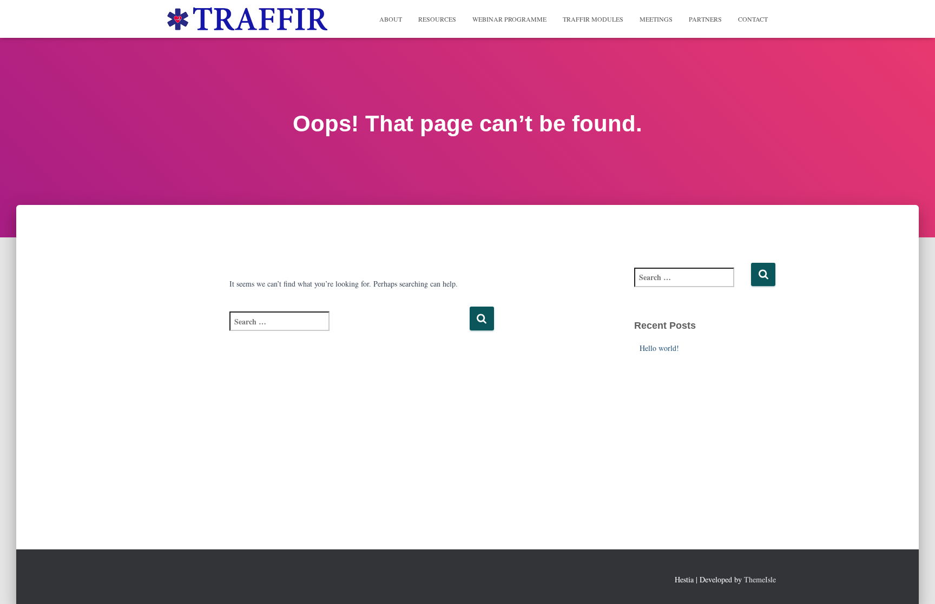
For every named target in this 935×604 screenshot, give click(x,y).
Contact (753, 19)
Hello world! (659, 348)
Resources (437, 19)
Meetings (656, 19)
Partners (705, 19)
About (390, 19)
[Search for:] (349, 328)
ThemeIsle (760, 579)
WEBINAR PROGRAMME (509, 19)
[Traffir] (246, 18)
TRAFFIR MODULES (593, 19)
